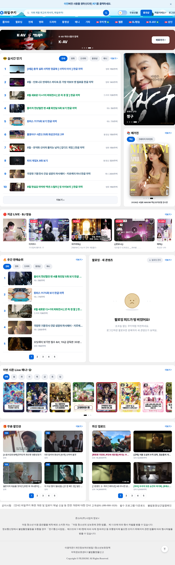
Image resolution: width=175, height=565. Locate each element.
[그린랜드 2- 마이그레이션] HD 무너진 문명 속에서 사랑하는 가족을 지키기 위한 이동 (128, 486)
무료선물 (134, 12)
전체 (30, 22)
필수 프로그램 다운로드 (132, 505)
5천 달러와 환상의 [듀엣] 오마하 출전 (60, 454)
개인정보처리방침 (84, 547)
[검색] (106, 13)
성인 (168, 22)
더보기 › (114, 58)
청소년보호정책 (102, 547)
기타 (88, 22)
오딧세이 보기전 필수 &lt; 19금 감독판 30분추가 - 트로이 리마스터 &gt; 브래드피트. (78, 342)
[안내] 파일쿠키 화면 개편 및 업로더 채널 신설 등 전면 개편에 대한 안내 (52, 505)
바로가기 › (160, 40)
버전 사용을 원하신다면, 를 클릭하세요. (118, 4)
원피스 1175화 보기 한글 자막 (42, 121)
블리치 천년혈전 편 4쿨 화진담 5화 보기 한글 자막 (52, 108)
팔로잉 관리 (156, 260)
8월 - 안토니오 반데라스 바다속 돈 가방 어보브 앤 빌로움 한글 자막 (60, 82)
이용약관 (69, 547)
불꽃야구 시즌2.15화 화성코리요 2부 (45, 134)
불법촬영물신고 (96, 552)
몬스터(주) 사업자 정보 (87, 518)
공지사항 (6, 505)
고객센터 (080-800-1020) (104, 505)
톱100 (6, 22)
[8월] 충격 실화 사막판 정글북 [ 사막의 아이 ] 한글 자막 (55, 68)
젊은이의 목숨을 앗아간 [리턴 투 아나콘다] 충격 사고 (25, 486)
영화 (41, 22)
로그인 (172, 12)
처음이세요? (160, 12)
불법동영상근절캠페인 (160, 505)
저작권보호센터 (79, 552)
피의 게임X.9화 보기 (37, 160)
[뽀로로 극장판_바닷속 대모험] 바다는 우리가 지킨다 (114, 454)
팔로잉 (19, 22)
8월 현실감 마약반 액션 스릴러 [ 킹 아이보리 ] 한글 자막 (55, 186)
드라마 (53, 22)
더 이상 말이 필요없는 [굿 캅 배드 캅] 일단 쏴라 (64, 486)
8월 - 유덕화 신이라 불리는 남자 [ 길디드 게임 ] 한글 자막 (55, 147)
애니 (77, 22)
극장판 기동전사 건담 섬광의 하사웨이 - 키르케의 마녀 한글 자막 (59, 173)
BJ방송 (134, 22)
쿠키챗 (103, 22)
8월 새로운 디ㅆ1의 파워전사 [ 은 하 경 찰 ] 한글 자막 (53, 95)
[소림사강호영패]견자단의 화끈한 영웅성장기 (22, 454)
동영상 (65, 22)
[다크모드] (122, 12)
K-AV (152, 22)
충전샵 (146, 12)
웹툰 (119, 22)
